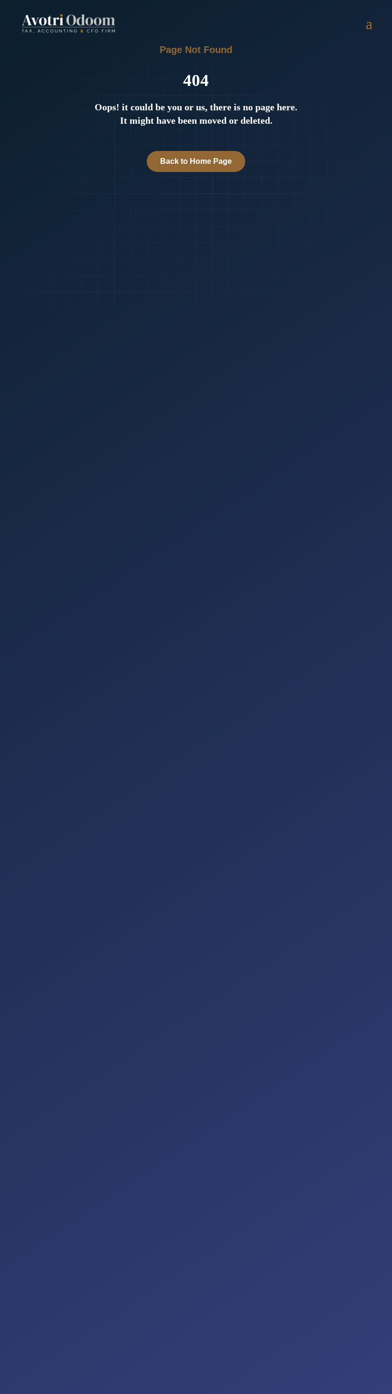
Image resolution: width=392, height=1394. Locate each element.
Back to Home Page (196, 161)
